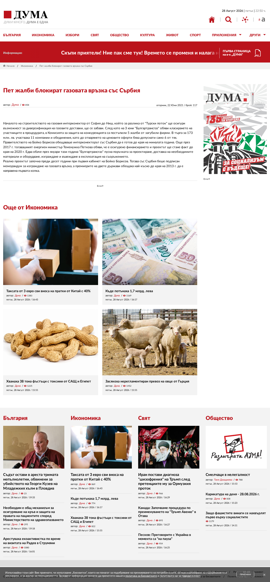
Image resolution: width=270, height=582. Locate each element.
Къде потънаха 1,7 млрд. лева (129, 291)
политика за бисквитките (141, 576)
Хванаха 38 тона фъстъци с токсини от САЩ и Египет (48, 381)
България (15, 418)
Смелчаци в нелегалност (228, 475)
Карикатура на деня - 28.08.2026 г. (233, 494)
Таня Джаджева (223, 479)
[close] (264, 575)
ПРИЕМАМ (245, 575)
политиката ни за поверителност (180, 576)
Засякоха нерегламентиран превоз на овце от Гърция (147, 381)
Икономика (27, 66)
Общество (219, 418)
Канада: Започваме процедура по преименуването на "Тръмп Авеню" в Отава (167, 512)
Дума (15, 104)
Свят (144, 418)
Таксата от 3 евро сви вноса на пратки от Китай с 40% (48, 291)
